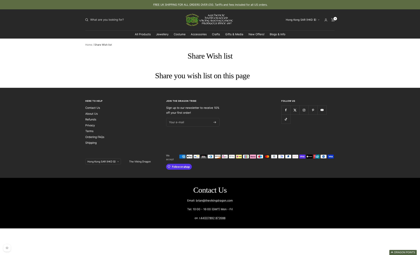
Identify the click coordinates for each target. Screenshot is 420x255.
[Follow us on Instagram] (303, 110)
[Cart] (333, 19)
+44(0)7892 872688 (212, 218)
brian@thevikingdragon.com (214, 200)
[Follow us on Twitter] (294, 110)
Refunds (90, 119)
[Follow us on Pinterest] (312, 110)
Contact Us (92, 107)
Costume (180, 34)
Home (88, 44)
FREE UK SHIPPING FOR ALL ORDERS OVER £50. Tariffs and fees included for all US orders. (210, 4)
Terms (89, 131)
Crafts (216, 34)
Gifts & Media (234, 34)
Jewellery (162, 34)
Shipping (91, 142)
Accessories (199, 34)
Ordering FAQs (94, 137)
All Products (143, 34)
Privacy (90, 125)
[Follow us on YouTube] (321, 110)
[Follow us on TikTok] (285, 119)
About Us (91, 113)
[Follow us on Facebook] (285, 110)
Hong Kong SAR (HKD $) (301, 19)
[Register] (214, 122)
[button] (403, 252)
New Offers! (256, 34)
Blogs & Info (277, 34)
